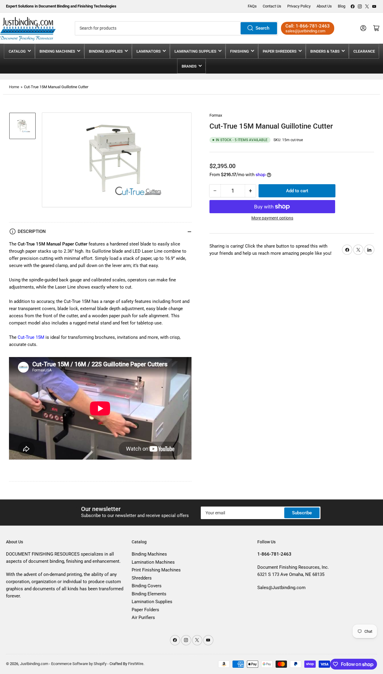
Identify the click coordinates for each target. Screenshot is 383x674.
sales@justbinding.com (305, 31)
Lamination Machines (153, 562)
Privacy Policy (299, 6)
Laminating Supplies (195, 51)
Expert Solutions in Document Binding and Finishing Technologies (61, 6)
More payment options (272, 218)
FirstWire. (136, 663)
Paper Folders (145, 609)
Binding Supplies (106, 51)
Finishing (239, 51)
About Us (324, 6)
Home (14, 87)
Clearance (364, 51)
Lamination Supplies (152, 601)
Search (262, 28)
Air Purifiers (143, 617)
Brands (189, 66)
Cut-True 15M (31, 337)
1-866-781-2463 (313, 26)
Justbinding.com (34, 663)
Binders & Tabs (325, 51)
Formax (215, 115)
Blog (341, 6)
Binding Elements (149, 594)
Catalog (17, 51)
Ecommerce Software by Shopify (79, 663)
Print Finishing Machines (156, 570)
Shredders (142, 578)
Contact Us (272, 6)
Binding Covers (147, 585)
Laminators (148, 51)
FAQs (252, 6)
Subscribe (302, 513)
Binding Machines (57, 51)
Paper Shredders (280, 51)
